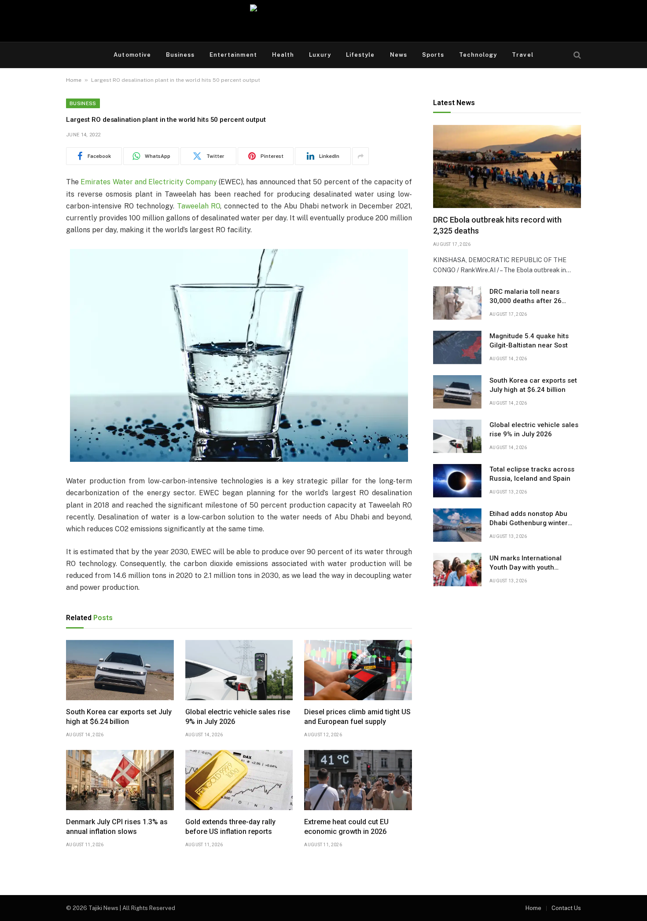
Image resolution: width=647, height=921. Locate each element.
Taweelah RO (199, 206)
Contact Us (566, 908)
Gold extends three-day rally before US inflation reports (230, 827)
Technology (478, 54)
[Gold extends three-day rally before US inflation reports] (239, 780)
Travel (522, 54)
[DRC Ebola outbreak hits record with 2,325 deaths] (507, 166)
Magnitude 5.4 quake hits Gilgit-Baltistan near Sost (529, 340)
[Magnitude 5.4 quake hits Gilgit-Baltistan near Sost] (457, 347)
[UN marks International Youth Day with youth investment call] (457, 569)
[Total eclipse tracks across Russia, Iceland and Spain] (457, 480)
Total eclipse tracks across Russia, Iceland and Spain (531, 473)
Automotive (132, 54)
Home (73, 80)
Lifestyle (360, 54)
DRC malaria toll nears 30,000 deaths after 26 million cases (525, 297)
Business (180, 54)
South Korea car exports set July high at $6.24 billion (119, 717)
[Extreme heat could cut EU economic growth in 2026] (358, 780)
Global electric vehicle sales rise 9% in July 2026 (237, 717)
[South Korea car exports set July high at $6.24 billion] (120, 670)
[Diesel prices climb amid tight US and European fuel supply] (358, 670)
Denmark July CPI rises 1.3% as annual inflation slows (117, 827)
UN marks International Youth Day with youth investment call (525, 563)
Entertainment (233, 54)
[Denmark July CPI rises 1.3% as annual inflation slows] (120, 780)
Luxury (320, 54)
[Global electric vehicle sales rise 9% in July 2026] (239, 670)
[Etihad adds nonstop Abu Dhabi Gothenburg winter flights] (457, 525)
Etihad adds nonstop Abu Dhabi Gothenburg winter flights (528, 519)
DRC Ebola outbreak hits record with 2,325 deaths (497, 225)
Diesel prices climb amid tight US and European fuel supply (357, 717)
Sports (433, 54)
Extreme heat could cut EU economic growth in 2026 (346, 827)
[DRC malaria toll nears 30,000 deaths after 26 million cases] (457, 303)
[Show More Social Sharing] (360, 156)
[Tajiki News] (323, 21)
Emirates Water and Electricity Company (149, 182)
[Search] (576, 55)
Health (283, 54)
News (398, 54)
